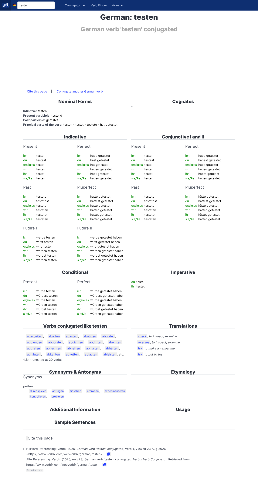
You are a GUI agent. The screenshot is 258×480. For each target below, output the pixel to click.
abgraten (33, 348)
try (140, 348)
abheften (73, 348)
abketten (72, 354)
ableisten (109, 354)
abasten (71, 336)
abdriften (95, 342)
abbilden (108, 336)
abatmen (89, 336)
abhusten (92, 348)
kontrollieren (38, 396)
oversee (143, 342)
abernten (114, 342)
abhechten (53, 348)
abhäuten (33, 354)
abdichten (76, 342)
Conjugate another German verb (80, 91)
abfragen (58, 391)
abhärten (111, 348)
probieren (58, 396)
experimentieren (115, 391)
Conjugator (73, 5)
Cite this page (37, 91)
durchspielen (38, 391)
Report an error (35, 470)
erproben (93, 391)
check (142, 336)
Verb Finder (99, 5)
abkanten (53, 354)
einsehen (75, 391)
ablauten (91, 354)
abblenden (34, 342)
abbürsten (55, 342)
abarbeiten (34, 336)
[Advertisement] (129, 59)
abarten (54, 336)
